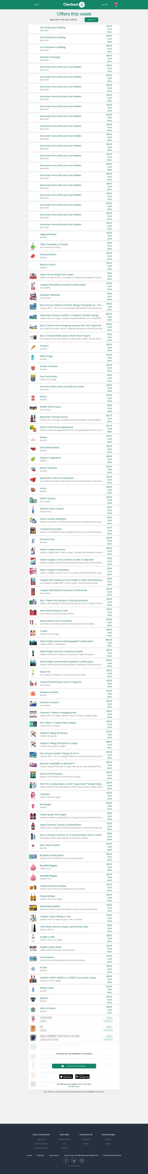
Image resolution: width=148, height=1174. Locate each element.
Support (64, 1148)
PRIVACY (40, 1155)
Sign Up (91, 20)
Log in (103, 4)
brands (69, 1092)
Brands (108, 1139)
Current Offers (41, 1143)
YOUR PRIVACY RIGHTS (112, 1155)
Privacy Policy (73, 1086)
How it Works (64, 1139)
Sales (108, 1143)
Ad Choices (54, 1155)
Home (36, 4)
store (102, 1092)
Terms (84, 1084)
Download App (41, 1148)
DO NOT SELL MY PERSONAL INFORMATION (81, 1155)
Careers (86, 1139)
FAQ (64, 1143)
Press (85, 1143)
